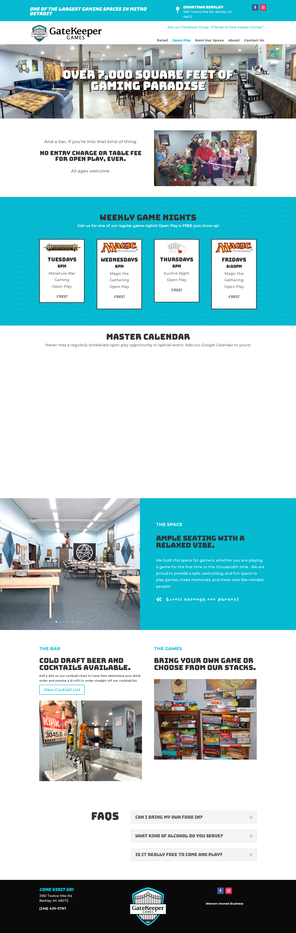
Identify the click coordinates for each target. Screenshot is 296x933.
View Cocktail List (62, 689)
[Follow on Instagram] (263, 7)
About (234, 40)
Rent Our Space (209, 40)
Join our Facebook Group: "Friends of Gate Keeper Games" (215, 27)
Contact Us (254, 40)
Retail (162, 40)
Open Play (181, 40)
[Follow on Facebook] (255, 7)
